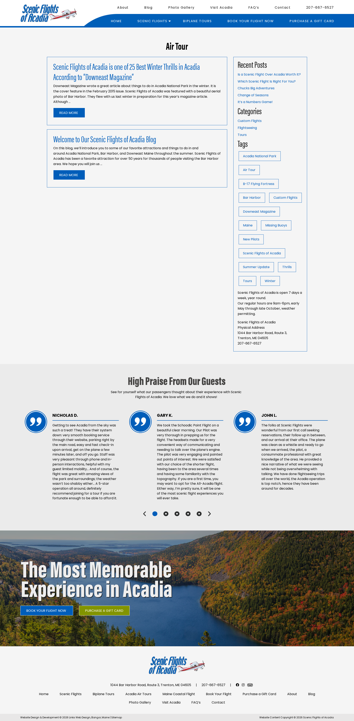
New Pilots (251, 239)
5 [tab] (199, 514)
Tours (242, 134)
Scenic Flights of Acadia (262, 253)
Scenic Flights (152, 21)
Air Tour (249, 170)
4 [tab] (188, 514)
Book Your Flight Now (250, 21)
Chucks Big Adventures (256, 88)
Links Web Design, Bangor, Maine (89, 717)
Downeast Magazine (259, 211)
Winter (270, 281)
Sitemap (116, 717)
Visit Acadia (221, 7)
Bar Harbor (252, 197)
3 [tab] (177, 514)
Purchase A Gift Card (104, 610)
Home (116, 21)
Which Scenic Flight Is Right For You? (267, 81)
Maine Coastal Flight (178, 694)
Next (209, 514)
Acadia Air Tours (138, 694)
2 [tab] (165, 514)
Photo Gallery (181, 7)
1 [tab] (154, 514)
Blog (148, 7)
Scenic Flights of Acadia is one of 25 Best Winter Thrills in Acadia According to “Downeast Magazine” (126, 71)
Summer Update (256, 267)
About (123, 7)
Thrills (287, 267)
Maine (248, 225)
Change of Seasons (253, 95)
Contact (282, 7)
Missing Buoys (276, 225)
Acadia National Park (259, 156)
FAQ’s (253, 7)
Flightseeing (247, 127)
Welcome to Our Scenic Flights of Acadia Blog (104, 139)
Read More (68, 112)
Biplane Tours (197, 21)
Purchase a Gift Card (311, 21)
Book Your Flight (218, 694)
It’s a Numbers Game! (255, 102)
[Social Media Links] (237, 685)
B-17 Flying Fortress (258, 183)
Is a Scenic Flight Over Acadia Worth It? (269, 74)
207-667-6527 (320, 7)
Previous (145, 514)
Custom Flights (250, 120)
